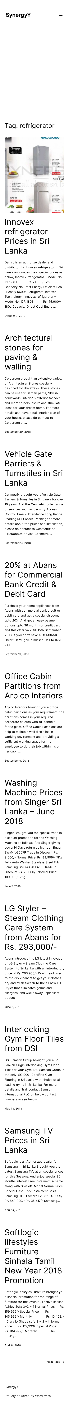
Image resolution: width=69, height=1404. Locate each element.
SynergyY (18, 15)
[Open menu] (61, 15)
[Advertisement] (34, 72)
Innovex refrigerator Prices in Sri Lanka (27, 236)
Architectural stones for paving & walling (29, 352)
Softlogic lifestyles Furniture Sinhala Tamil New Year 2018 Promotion (33, 1256)
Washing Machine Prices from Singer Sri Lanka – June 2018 (33, 802)
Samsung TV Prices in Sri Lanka (29, 1140)
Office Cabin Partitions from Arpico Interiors (34, 686)
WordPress (43, 1396)
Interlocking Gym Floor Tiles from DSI (34, 1038)
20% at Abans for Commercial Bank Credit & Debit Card (34, 579)
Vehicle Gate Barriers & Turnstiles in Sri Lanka (34, 468)
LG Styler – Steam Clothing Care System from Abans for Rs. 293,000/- (34, 928)
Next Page (55, 1361)
